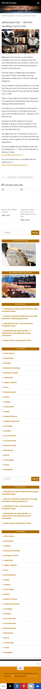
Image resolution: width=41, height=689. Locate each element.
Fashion (7, 402)
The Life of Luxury (8, 3)
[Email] (30, 686)
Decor (6, 387)
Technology (8, 460)
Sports (6, 455)
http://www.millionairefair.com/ (15, 165)
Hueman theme (31, 676)
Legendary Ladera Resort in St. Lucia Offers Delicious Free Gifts (28, 213)
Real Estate (8, 450)
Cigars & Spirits (10, 382)
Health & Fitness (10, 416)
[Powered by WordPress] (12, 676)
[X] (10, 686)
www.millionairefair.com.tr (12, 155)
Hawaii (6, 412)
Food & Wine (9, 407)
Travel (6, 465)
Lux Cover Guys (10, 441)
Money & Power (29, 16)
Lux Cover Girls (10, 436)
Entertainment (8, 16)
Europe (6, 397)
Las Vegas (8, 426)
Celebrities (8, 378)
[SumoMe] (37, 686)
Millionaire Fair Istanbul (26, 177)
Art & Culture (9, 353)
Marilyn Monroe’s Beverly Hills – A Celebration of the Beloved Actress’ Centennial (16, 333)
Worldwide (8, 470)
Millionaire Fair (12, 177)
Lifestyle (18, 16)
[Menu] (38, 3)
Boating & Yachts (11, 373)
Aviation (7, 363)
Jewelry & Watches (11, 421)
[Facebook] (17, 686)
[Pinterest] (23, 686)
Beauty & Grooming (12, 368)
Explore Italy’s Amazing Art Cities (17, 340)
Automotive (9, 358)
